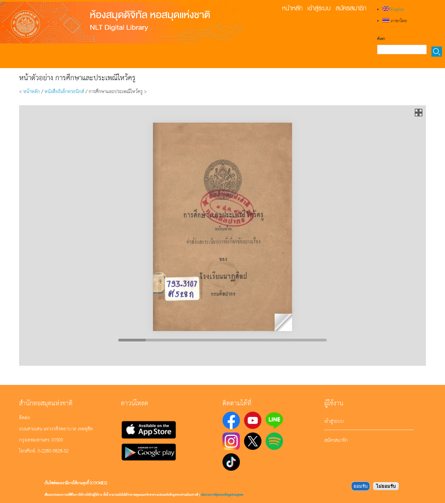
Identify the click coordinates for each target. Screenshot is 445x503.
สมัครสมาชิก (336, 440)
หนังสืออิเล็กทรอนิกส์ (64, 91)
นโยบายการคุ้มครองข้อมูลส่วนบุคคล (222, 494)
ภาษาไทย (398, 20)
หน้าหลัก (31, 91)
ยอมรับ (360, 486)
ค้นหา (381, 38)
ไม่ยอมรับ (386, 486)
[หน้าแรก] (121, 22)
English (396, 9)
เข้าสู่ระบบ (334, 420)
